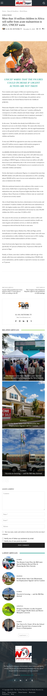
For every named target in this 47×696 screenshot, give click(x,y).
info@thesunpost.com (27, 675)
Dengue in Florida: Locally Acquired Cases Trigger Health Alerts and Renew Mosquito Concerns (30, 610)
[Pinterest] (26, 680)
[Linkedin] (23, 320)
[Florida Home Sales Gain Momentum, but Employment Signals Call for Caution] (23, 405)
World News (23, 11)
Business (23, 420)
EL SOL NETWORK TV (15, 29)
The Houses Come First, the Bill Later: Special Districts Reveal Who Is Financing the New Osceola (30, 564)
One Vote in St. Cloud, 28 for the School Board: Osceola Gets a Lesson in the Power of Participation (30, 626)
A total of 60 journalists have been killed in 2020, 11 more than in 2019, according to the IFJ (12, 291)
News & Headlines (12, 11)
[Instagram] (20, 320)
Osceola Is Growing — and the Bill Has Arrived (23, 473)
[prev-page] (3, 480)
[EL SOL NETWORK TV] (4, 29)
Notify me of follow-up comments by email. (19, 538)
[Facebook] (16, 320)
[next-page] (7, 480)
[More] (41, 36)
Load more (22, 635)
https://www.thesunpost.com (23, 317)
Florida (23, 373)
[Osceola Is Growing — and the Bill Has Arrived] (23, 452)
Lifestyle (20, 606)
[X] (31, 320)
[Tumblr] (27, 320)
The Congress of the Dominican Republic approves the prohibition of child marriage (34, 291)
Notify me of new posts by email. (15, 541)
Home (4, 11)
